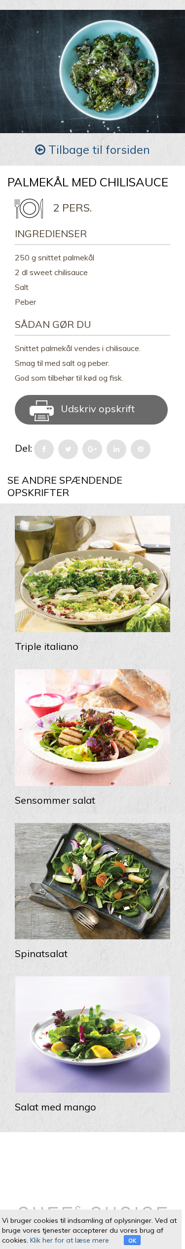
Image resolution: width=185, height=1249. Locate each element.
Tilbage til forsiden (97, 149)
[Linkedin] (116, 449)
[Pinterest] (140, 449)
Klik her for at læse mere (69, 1240)
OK (132, 1240)
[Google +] (92, 449)
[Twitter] (68, 449)
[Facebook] (44, 449)
